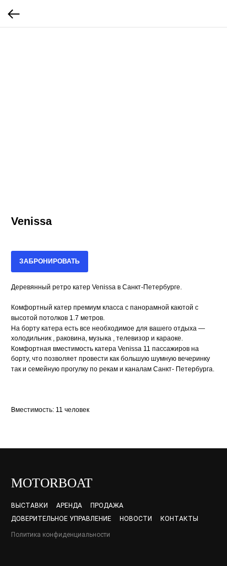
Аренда (69, 505)
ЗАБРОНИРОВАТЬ (49, 261)
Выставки (29, 505)
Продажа (106, 505)
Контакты (179, 519)
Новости (136, 519)
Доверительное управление (61, 519)
